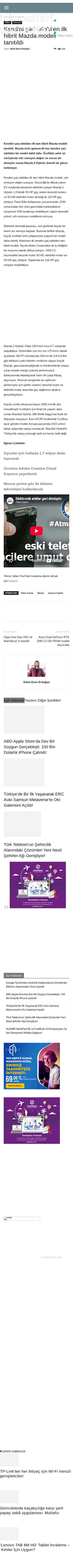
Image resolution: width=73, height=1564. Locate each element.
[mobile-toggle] (6, 8)
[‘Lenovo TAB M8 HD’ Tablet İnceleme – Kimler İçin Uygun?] (36, 1533)
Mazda (40, 593)
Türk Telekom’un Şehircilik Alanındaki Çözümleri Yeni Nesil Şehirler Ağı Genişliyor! (33, 850)
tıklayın (13, 580)
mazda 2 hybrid (55, 593)
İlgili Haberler (14, 700)
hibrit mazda (27, 593)
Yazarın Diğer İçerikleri (43, 700)
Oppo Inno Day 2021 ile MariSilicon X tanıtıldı (18, 639)
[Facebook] (19, 62)
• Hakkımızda (22, 1431)
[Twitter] (28, 62)
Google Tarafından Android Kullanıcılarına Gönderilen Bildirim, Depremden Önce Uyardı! (36, 984)
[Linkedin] (45, 62)
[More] (54, 62)
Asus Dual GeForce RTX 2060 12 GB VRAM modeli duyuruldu (53, 640)
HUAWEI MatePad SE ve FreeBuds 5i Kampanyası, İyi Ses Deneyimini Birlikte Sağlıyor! (36, 1030)
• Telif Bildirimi (41, 1431)
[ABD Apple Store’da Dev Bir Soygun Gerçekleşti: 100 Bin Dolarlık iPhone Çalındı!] (36, 720)
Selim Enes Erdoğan (20, 49)
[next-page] (7, 907)
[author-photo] (36, 676)
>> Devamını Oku (50, 1257)
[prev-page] (5, 907)
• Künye (9, 1431)
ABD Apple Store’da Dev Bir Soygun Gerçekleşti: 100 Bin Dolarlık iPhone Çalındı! (29, 747)
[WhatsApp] (36, 62)
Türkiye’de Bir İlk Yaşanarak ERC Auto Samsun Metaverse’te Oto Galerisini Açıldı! (34, 800)
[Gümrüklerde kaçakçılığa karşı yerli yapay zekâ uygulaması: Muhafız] (36, 1496)
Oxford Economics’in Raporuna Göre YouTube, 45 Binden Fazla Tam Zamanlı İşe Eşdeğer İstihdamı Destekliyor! (38, 1355)
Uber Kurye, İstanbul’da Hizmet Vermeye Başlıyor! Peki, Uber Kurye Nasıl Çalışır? (34, 1319)
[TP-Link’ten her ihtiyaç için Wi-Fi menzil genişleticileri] (36, 1459)
